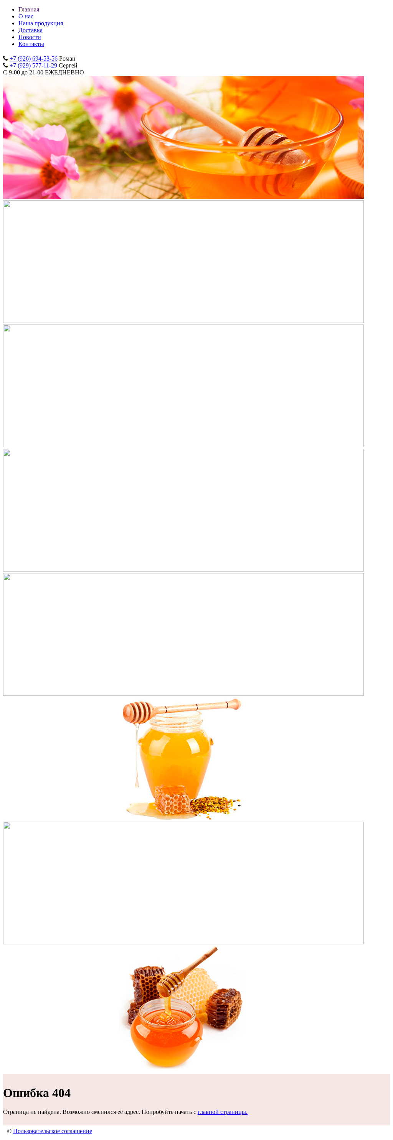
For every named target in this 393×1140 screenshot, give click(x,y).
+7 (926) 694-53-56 (34, 58)
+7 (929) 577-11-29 (33, 65)
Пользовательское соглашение (52, 1131)
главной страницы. (223, 1112)
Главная (28, 9)
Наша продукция (40, 23)
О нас (25, 16)
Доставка (30, 30)
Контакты (31, 44)
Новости (29, 37)
